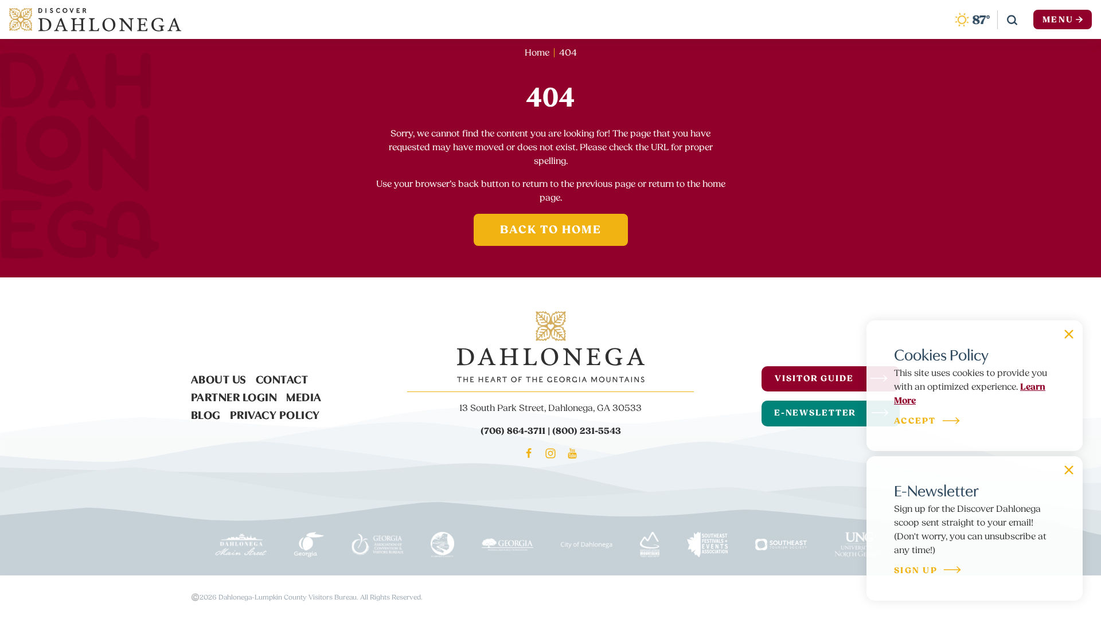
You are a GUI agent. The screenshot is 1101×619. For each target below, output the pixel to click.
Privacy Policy (275, 414)
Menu (1058, 19)
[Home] (95, 19)
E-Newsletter (815, 413)
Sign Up (916, 571)
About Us (219, 378)
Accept (915, 421)
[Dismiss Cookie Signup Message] (1068, 334)
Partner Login (234, 396)
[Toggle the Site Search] (1012, 19)
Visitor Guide (814, 378)
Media (304, 396)
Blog (206, 414)
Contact (282, 378)
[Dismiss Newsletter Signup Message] (1068, 470)
